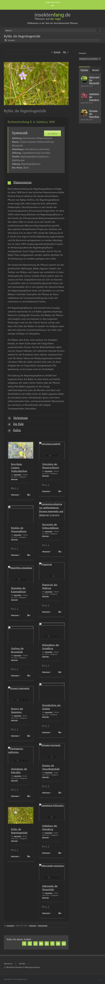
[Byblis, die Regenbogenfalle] (20, 815)
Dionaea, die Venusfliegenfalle (94, 113)
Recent (95, 70)
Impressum (8, 963)
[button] (36, 183)
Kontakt (22, 963)
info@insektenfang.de (52, 2)
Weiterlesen (15, 495)
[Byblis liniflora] (36, 83)
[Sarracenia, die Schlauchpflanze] (51, 510)
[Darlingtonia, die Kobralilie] (20, 755)
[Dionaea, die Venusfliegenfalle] (51, 751)
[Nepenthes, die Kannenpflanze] (20, 574)
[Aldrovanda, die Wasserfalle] (51, 872)
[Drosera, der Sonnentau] (20, 695)
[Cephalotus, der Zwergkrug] (51, 812)
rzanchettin (17, 475)
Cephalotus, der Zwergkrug (94, 96)
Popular (84, 70)
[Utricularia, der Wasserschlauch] (51, 450)
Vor (64, 52)
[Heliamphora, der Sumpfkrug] (51, 631)
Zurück (57, 52)
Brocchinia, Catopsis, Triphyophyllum (19, 467)
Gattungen (14, 479)
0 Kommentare (42, 926)
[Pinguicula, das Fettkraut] (51, 571)
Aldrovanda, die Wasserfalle (94, 80)
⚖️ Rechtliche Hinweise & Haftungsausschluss (22, 967)
